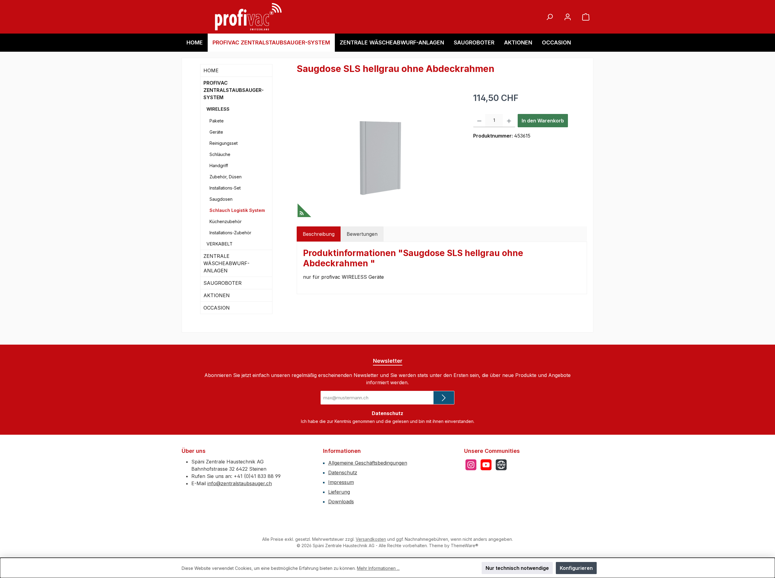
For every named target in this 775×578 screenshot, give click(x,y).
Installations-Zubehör (230, 232)
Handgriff (218, 165)
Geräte (216, 132)
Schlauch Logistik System (237, 210)
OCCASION (216, 308)
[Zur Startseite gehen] (248, 17)
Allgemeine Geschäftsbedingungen (367, 463)
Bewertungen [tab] (362, 234)
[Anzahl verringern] (479, 120)
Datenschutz (342, 472)
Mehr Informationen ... (378, 568)
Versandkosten (371, 539)
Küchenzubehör (225, 221)
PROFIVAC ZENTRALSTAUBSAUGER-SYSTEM (233, 90)
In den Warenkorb (543, 121)
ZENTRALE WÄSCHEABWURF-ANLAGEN (226, 263)
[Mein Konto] (567, 17)
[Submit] (443, 397)
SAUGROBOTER (222, 283)
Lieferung (339, 492)
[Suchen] (549, 17)
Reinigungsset (223, 143)
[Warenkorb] (585, 17)
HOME (211, 70)
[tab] (319, 234)
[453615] (379, 157)
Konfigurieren (576, 568)
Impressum (341, 482)
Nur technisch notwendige (517, 568)
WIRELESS (217, 109)
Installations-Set (225, 187)
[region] (379, 157)
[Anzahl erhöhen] (509, 120)
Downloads (341, 501)
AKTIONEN (216, 295)
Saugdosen (220, 199)
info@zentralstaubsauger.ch (239, 483)
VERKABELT (219, 244)
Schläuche (219, 154)
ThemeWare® (464, 545)
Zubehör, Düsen (225, 176)
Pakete (216, 120)
